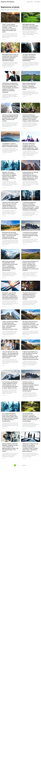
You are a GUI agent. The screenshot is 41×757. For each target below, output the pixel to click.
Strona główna (37, 1)
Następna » (24, 465)
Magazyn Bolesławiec (7, 1)
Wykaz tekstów (30, 1)
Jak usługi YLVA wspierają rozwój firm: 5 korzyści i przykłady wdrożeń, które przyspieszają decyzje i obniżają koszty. (29, 57)
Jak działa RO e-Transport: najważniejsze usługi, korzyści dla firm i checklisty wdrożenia (10, 145)
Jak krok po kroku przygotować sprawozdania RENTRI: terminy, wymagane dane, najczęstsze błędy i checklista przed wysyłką (10, 118)
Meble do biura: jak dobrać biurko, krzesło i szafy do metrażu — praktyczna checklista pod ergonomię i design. (29, 86)
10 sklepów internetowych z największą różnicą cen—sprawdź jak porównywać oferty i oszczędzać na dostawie (29, 296)
